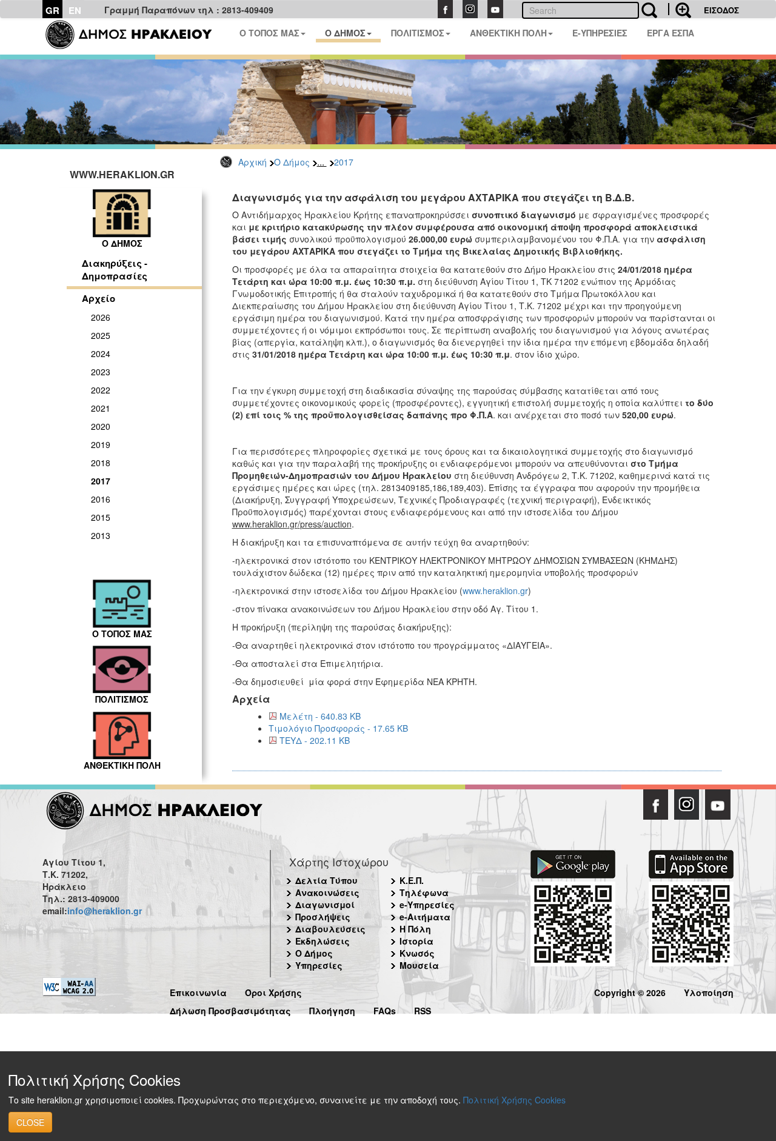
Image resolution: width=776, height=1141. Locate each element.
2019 (100, 444)
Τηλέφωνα (424, 892)
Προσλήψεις (322, 917)
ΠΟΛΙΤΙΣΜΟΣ (417, 33)
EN (75, 10)
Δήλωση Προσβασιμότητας (230, 1009)
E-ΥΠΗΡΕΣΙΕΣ (599, 33)
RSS (422, 1009)
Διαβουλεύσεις (330, 929)
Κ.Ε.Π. (412, 880)
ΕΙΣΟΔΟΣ (721, 10)
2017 (343, 162)
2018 (100, 463)
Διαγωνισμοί (325, 904)
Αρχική (252, 162)
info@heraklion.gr (104, 911)
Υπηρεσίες (319, 965)
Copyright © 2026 (630, 990)
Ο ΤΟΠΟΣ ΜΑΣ (269, 33)
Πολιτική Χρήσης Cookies (514, 1100)
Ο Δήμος (292, 162)
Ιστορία (416, 941)
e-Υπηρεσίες (427, 904)
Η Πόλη (415, 929)
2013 (100, 535)
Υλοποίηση (709, 990)
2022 (100, 390)
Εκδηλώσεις (322, 941)
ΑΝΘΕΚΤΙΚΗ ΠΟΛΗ (508, 33)
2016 (100, 499)
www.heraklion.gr (495, 590)
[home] (136, 36)
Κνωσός (417, 953)
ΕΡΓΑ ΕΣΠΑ (670, 33)
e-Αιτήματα (425, 917)
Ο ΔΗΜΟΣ (345, 33)
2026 (100, 317)
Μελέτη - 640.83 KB (320, 716)
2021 (100, 408)
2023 (100, 372)
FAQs (384, 1009)
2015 (100, 517)
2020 (100, 426)
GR (52, 10)
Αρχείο (98, 298)
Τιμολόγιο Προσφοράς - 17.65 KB (338, 728)
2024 (100, 353)
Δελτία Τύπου (326, 880)
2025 (100, 335)
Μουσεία (419, 965)
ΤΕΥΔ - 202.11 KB (314, 740)
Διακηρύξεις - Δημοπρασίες (114, 269)
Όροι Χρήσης (273, 990)
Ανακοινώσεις (327, 892)
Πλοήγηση (332, 1009)
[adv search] (679, 9)
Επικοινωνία (198, 990)
